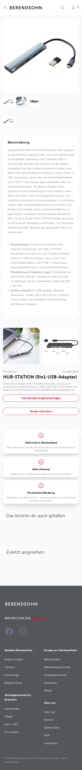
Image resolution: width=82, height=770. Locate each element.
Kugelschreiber (14, 659)
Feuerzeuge (12, 675)
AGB (47, 735)
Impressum (51, 743)
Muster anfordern (41, 411)
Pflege (9, 716)
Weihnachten (52, 659)
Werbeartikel (10, 371)
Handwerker (12, 708)
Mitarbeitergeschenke (57, 667)
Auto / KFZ (11, 724)
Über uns (49, 712)
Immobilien (11, 732)
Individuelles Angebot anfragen (41, 398)
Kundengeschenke (55, 675)
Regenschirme (13, 682)
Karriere (49, 719)
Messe (48, 690)
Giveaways (50, 682)
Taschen (10, 667)
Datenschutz (51, 727)
